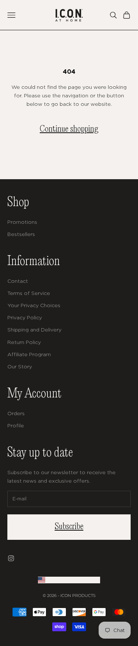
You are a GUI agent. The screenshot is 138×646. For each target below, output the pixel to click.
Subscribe (69, 527)
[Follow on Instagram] (11, 558)
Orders (16, 413)
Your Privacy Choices (33, 305)
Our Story (19, 366)
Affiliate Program (29, 354)
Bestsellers (21, 234)
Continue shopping (69, 129)
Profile (15, 425)
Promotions (22, 222)
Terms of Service (28, 293)
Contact (17, 281)
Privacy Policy (24, 317)
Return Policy (24, 342)
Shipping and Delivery (34, 329)
